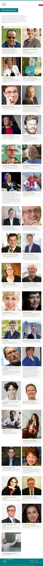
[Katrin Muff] (11, 329)
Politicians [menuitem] (19, 26)
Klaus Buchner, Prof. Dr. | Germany (31, 340)
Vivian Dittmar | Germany (29, 524)
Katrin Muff (5, 340)
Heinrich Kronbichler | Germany (10, 254)
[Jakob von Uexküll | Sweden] (31, 272)
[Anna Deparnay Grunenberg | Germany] (31, 38)
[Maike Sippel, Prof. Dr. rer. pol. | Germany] (11, 390)
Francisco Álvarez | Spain (9, 193)
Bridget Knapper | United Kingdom (31, 106)
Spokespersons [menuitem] (25, 26)
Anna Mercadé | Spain (8, 78)
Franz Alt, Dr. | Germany (29, 193)
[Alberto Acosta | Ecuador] (11, 38)
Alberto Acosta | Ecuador (9, 49)
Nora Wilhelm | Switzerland (29, 440)
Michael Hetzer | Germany (29, 402)
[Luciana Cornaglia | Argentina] (31, 356)
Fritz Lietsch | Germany (8, 227)
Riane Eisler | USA (27, 467)
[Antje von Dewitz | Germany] (31, 66)
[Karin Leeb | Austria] (11, 301)
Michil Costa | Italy (7, 430)
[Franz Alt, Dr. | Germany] (31, 181)
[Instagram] (30, 560)
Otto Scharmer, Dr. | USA (9, 467)
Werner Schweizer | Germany (10, 553)
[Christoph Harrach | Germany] (11, 154)
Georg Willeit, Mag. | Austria (30, 227)
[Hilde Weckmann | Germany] (11, 272)
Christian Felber (27, 136)
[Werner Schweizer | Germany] (11, 542)
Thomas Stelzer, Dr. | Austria (30, 497)
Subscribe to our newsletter (34, 562)
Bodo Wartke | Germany (8, 106)
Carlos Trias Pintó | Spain (9, 136)
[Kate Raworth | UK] (31, 301)
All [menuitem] (2, 26)
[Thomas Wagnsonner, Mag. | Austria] (11, 513)
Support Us (10, 559)
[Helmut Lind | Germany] (31, 243)
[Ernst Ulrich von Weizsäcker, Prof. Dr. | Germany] (31, 154)
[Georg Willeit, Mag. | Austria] (31, 215)
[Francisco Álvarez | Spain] (11, 181)
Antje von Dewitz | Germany (30, 78)
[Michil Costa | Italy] (11, 419)
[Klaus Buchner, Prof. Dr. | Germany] (31, 329)
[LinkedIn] (36, 560)
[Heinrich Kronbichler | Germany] (11, 243)
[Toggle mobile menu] (40, 2)
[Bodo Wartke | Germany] (11, 95)
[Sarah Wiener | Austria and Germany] (11, 485)
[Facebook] (34, 560)
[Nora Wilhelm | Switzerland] (31, 424)
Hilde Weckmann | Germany (9, 284)
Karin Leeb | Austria (7, 312)
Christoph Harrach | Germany (10, 165)
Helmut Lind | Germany (28, 254)
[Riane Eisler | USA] (31, 456)
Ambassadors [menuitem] (7, 26)
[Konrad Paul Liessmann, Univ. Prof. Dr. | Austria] (11, 356)
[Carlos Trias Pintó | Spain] (11, 124)
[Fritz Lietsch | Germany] (11, 215)
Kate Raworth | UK (27, 312)
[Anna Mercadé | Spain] (11, 66)
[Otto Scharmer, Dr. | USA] (11, 456)
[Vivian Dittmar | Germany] (31, 513)
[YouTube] (32, 560)
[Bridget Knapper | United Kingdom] (31, 95)
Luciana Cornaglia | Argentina (30, 368)
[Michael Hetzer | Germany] (31, 390)
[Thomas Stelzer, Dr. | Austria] (31, 485)
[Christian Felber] (31, 124)
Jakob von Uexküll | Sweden (30, 284)
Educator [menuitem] (13, 26)
